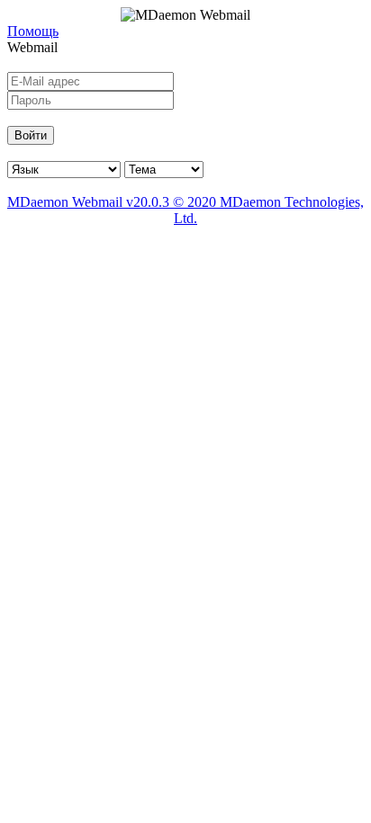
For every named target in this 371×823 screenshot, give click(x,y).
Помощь (33, 31)
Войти (30, 135)
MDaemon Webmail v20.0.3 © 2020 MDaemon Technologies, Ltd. (185, 210)
